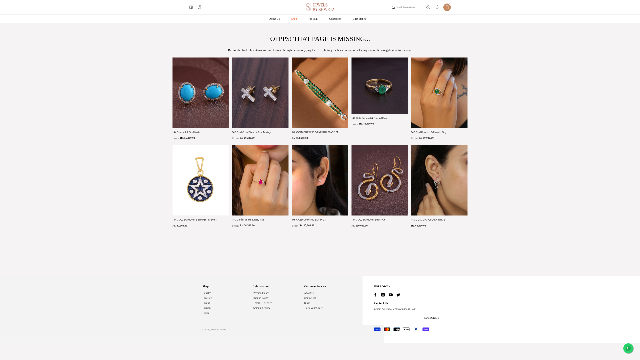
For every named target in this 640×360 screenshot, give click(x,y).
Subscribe (431, 317)
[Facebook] (376, 295)
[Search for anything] (405, 7)
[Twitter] (399, 295)
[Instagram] (384, 295)
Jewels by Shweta (218, 329)
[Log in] (428, 7)
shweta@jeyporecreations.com (398, 309)
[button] (447, 7)
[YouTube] (391, 295)
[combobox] (408, 7)
